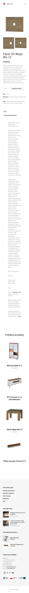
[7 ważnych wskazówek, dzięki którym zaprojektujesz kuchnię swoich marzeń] (6, 523)
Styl (13, 103)
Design (12, 101)
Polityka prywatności (9, 491)
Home (18, 101)
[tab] (14, 112)
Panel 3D (9, 103)
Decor (8, 101)
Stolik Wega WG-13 (14, 430)
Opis (5, 111)
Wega (16, 103)
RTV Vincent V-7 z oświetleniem (14, 398)
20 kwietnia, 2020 (14, 526)
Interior (23, 101)
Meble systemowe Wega (16, 97)
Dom (15, 101)
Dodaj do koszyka (16, 88)
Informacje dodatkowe (10, 115)
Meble (4, 103)
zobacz (19, 316)
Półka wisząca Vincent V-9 (14, 461)
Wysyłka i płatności (8, 493)
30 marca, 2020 (14, 516)
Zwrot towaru (7, 496)
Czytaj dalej (11, 401)
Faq (4, 501)
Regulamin (6, 499)
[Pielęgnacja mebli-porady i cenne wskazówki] (6, 514)
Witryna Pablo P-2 (14, 366)
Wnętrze (20, 103)
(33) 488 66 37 (11, 568)
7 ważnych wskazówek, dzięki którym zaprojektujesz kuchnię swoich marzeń (17, 522)
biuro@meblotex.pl (11, 567)
